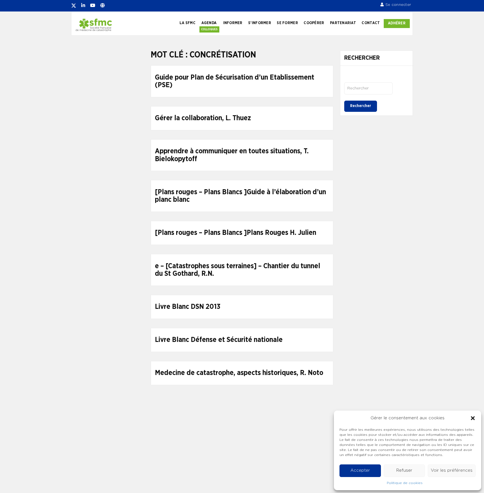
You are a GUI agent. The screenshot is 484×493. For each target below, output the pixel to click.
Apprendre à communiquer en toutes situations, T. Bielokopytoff (232, 155)
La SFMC (188, 23)
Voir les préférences (452, 470)
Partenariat (343, 23)
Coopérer (314, 23)
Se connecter (398, 5)
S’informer (259, 23)
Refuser (404, 470)
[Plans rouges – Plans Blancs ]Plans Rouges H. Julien (235, 232)
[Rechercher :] (368, 88)
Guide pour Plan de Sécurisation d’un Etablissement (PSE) (234, 81)
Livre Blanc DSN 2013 (187, 306)
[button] (473, 418)
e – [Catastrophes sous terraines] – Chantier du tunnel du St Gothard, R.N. (237, 270)
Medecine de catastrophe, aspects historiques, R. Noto (239, 372)
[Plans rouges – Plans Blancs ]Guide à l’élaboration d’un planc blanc (240, 196)
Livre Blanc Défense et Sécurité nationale (219, 339)
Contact (371, 23)
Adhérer (397, 23)
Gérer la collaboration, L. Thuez (203, 118)
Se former (287, 23)
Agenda (209, 23)
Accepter (360, 470)
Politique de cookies (405, 483)
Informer (233, 23)
